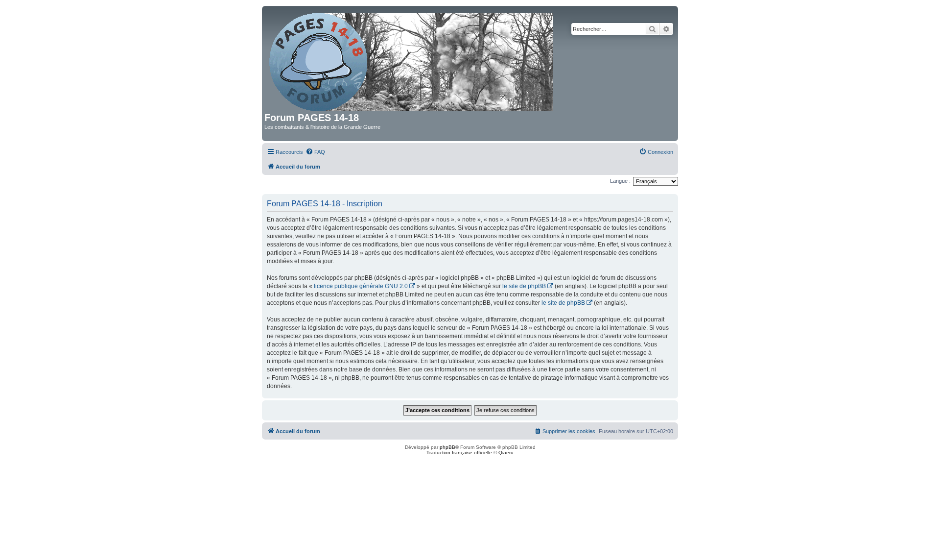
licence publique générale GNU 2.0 (361, 286)
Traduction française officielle (459, 452)
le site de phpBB (524, 286)
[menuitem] (315, 152)
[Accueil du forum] (412, 60)
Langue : (620, 181)
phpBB (447, 447)
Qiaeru (506, 452)
